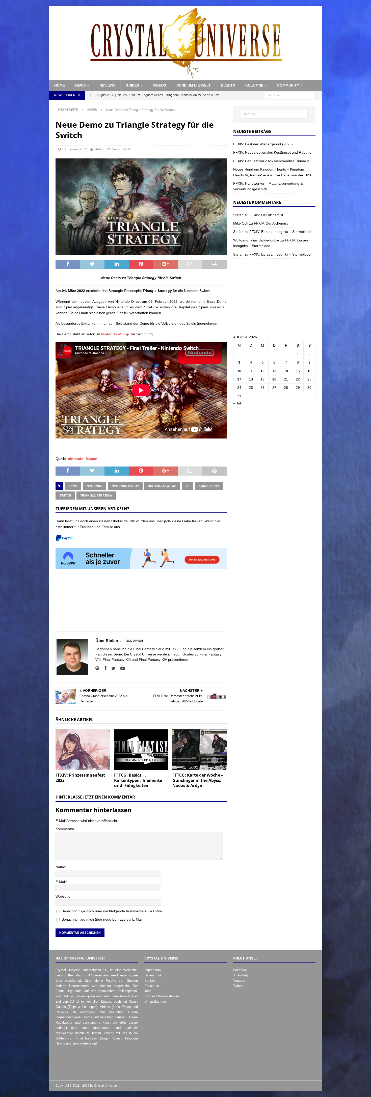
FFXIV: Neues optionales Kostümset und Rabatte (272, 152)
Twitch (238, 986)
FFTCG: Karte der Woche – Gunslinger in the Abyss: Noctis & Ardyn (197, 780)
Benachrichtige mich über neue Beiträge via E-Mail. (102, 919)
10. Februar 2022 (74, 149)
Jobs (147, 991)
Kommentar (65, 829)
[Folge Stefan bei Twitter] (112, 668)
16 (309, 371)
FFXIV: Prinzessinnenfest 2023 (80, 777)
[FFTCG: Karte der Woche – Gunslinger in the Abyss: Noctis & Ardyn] (199, 749)
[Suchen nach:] (290, 95)
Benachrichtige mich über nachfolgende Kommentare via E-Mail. (113, 911)
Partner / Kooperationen (161, 996)
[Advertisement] (141, 603)
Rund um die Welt (193, 85)
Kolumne (254, 85)
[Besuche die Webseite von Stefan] (97, 668)
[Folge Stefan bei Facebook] (103, 668)
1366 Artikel (133, 641)
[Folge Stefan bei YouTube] (121, 668)
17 (239, 379)
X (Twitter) (240, 975)
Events (228, 85)
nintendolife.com (82, 459)
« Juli (237, 403)
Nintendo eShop (115, 334)
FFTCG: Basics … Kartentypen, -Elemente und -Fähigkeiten (138, 780)
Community (288, 85)
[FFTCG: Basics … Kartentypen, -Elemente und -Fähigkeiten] (141, 749)
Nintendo (94, 486)
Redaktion (151, 986)
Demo (72, 486)
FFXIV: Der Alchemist (266, 215)
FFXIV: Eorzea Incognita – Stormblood (280, 232)
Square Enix (209, 486)
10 (239, 371)
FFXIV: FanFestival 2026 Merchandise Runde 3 (271, 161)
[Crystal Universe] (185, 77)
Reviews (107, 85)
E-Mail (61, 882)
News (80, 85)
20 (274, 379)
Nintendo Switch (162, 486)
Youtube (239, 980)
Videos (159, 85)
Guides (132, 85)
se (188, 486)
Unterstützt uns (155, 1001)
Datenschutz (153, 975)
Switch (65, 495)
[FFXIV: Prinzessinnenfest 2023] (83, 749)
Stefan (98, 149)
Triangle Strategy (96, 495)
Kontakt (150, 980)
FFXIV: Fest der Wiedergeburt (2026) (263, 144)
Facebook (240, 970)
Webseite (63, 896)
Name (60, 867)
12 (262, 371)
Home (59, 85)
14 (286, 371)
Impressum (152, 970)
